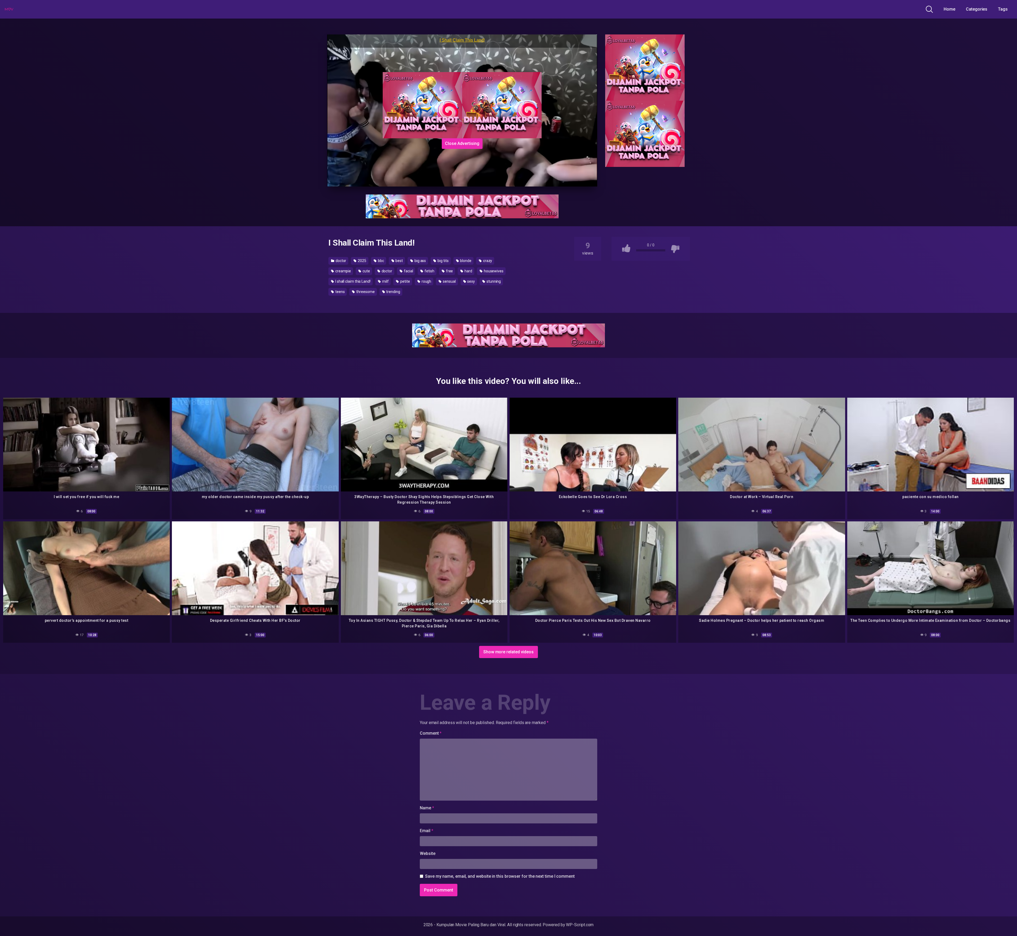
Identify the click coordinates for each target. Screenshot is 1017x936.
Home (949, 9)
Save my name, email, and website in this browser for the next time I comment (500, 876)
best (399, 261)
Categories (976, 9)
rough (426, 281)
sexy (471, 281)
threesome (364, 292)
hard (468, 271)
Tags (1003, 9)
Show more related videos (508, 651)
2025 (361, 261)
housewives (493, 271)
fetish (429, 271)
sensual (449, 281)
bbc (380, 261)
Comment (430, 733)
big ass (420, 261)
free (449, 271)
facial (408, 271)
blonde (465, 261)
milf (385, 281)
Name (427, 807)
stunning (493, 281)
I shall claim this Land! (352, 281)
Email (426, 830)
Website (427, 853)
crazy (487, 261)
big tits (442, 261)
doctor (340, 261)
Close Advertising (462, 143)
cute (366, 271)
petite (404, 281)
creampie (342, 271)
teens (339, 292)
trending (393, 292)
